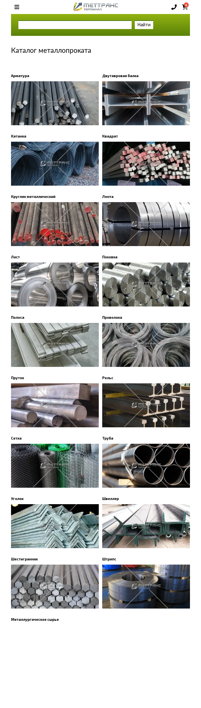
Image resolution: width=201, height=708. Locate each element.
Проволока (112, 317)
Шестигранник (24, 559)
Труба (107, 438)
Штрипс (109, 559)
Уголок (17, 498)
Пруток (17, 377)
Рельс (107, 377)
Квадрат (110, 136)
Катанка (18, 136)
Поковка (109, 257)
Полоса (17, 317)
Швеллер (110, 498)
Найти (144, 24)
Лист (15, 257)
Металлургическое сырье (35, 619)
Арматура (20, 75)
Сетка (16, 438)
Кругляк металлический (33, 196)
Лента (107, 196)
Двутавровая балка (120, 75)
